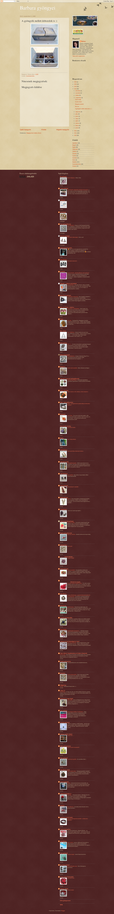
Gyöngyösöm (63, 545)
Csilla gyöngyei (64, 485)
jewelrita (62, 805)
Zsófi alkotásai (64, 473)
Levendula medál (71, 427)
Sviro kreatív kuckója (65, 426)
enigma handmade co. (66, 793)
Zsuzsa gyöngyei (64, 781)
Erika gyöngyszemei (65, 900)
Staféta (69, 783)
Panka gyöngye (64, 497)
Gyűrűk (74, 155)
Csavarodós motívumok (72, 296)
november (78, 93)
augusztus (78, 111)
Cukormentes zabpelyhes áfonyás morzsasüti (77, 189)
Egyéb (74, 147)
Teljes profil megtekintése (78, 56)
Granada (74, 153)
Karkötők (74, 157)
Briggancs (62, 366)
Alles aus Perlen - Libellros (67, 307)
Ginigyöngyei (63, 509)
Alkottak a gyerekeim (72, 380)
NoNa (61, 904)
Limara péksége (64, 188)
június (77, 116)
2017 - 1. (69, 344)
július (76, 114)
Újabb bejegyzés (25, 130)
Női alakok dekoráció (72, 261)
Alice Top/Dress (71, 332)
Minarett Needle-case (72, 866)
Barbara (84, 41)
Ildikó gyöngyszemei (65, 746)
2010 (75, 135)
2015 (75, 84)
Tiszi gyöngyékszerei (65, 224)
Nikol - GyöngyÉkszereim (66, 402)
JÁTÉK (61, 686)
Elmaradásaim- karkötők (73, 486)
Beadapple (62, 414)
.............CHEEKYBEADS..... (67, 557)
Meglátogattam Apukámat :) (73, 630)
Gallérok (74, 151)
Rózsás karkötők (71, 570)
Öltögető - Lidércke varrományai (68, 283)
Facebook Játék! (71, 522)
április (77, 121)
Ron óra (77, 106)
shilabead (62, 200)
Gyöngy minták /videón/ (66, 734)
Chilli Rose (70, 415)
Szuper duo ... (70, 735)
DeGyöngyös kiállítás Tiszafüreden (75, 711)
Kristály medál (70, 890)
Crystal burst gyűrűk (72, 759)
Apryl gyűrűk (70, 475)
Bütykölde (62, 673)
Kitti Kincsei (63, 605)
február (77, 125)
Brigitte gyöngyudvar (65, 661)
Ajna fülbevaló (70, 225)
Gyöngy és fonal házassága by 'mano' (70, 641)
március (77, 123)
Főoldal (43, 130)
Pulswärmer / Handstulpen (73, 308)
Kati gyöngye (63, 259)
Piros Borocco (70, 806)
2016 (75, 82)
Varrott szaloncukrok (72, 674)
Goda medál (78, 99)
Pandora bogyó (71, 854)
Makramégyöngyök (65, 354)
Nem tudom (63, 691)
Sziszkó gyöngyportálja (66, 617)
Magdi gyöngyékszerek (66, 533)
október (77, 95)
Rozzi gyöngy (63, 710)
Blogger (63, 910)
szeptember (78, 97)
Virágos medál (70, 558)
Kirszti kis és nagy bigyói (66, 698)
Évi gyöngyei (63, 176)
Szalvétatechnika (30, 76)
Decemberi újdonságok (72, 237)
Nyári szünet (70, 842)
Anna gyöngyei (64, 853)
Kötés (73, 160)
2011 (75, 133)
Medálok (74, 162)
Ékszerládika (63, 629)
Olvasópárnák (70, 284)
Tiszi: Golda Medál (71, 439)
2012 (75, 130)
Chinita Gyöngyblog (65, 829)
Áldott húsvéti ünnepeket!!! (73, 747)
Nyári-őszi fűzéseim (71, 642)
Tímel (61, 319)
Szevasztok (70, 699)
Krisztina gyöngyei (65, 722)
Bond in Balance (71, 177)
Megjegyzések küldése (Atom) (33, 133)
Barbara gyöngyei (37, 7)
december (78, 90)
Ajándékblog (63, 841)
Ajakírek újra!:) (70, 607)
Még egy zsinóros (71, 534)
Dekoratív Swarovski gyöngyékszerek (69, 378)
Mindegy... (69, 794)
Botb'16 (69, 498)
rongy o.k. (62, 690)
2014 (75, 86)
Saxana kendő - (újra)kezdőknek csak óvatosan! (78, 272)
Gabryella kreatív (64, 461)
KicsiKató (62, 271)
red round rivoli (70, 878)
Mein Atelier (63, 331)
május (77, 118)
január (77, 127)
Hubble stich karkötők (72, 368)
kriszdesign (63, 212)
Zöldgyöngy (63, 685)
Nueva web (62, 654)
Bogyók (74, 145)
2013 (75, 88)
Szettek (74, 166)
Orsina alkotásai (64, 390)
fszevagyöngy (63, 450)
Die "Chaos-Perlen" (65, 865)
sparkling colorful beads (66, 817)
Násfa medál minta (71, 771)
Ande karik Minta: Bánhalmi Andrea (75, 451)
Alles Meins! (63, 593)
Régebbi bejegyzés (62, 130)
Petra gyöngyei (64, 758)
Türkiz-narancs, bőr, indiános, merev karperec (77, 391)
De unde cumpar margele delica (74, 583)
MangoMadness (71, 356)
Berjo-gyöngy (63, 343)
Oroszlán (69, 320)
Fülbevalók (75, 149)
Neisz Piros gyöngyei (65, 295)
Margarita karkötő (79, 104)
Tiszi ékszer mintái (65, 770)
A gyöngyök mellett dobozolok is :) (83, 108)
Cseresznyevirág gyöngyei (67, 521)
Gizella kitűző (78, 101)
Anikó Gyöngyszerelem (66, 248)
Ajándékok (75, 143)
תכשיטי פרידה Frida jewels (67, 876)
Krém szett (69, 546)
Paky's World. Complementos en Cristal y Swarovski (73, 653)
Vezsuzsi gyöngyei (65, 236)
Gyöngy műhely (64, 888)
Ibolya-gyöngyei (64, 568)
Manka (61, 438)
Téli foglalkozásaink (72, 463)
